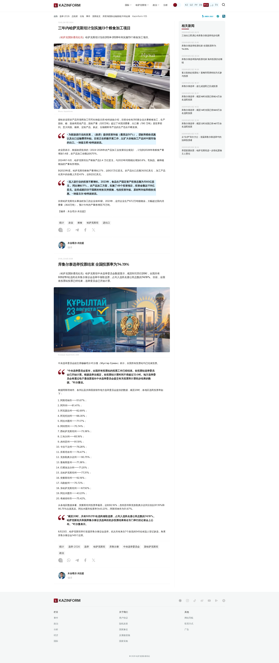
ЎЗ (216, 4)
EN (200, 4)
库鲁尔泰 (114, 546)
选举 (86, 546)
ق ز (211, 4)
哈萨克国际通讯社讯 (72, 37)
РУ (196, 4)
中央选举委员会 (131, 546)
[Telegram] (77, 230)
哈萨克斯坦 (92, 222)
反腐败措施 (124, 635)
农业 (70, 222)
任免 (82, 16)
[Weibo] (202, 600)
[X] (93, 230)
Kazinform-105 (139, 16)
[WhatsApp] (68, 230)
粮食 (80, 222)
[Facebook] (85, 230)
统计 (61, 222)
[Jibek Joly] (208, 16)
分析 (165, 5)
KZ (186, 4)
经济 (56, 635)
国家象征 (123, 629)
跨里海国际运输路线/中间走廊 (116, 16)
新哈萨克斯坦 (151, 546)
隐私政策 (123, 623)
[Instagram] (60, 230)
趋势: (56, 16)
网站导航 (189, 617)
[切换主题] (177, 5)
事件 (88, 16)
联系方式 (189, 623)
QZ (191, 4)
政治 (61, 553)
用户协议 (123, 617)
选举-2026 (64, 16)
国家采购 (123, 641)
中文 (206, 4)
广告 (187, 629)
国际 (56, 641)
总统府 (75, 16)
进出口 (106, 222)
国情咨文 (96, 16)
